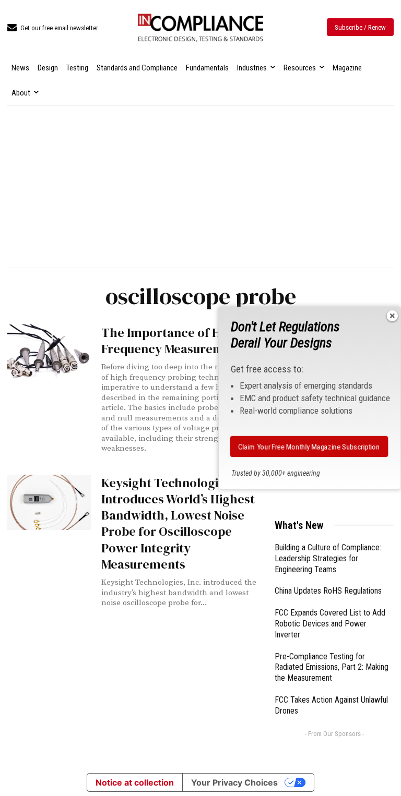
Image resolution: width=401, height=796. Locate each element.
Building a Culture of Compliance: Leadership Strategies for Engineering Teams (328, 558)
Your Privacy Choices (234, 782)
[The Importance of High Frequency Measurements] (49, 352)
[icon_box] (52, 28)
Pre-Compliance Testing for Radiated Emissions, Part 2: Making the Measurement (331, 667)
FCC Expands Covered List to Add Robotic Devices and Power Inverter (330, 624)
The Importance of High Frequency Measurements (175, 340)
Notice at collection (135, 782)
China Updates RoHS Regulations (328, 591)
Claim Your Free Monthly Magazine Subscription (309, 446)
